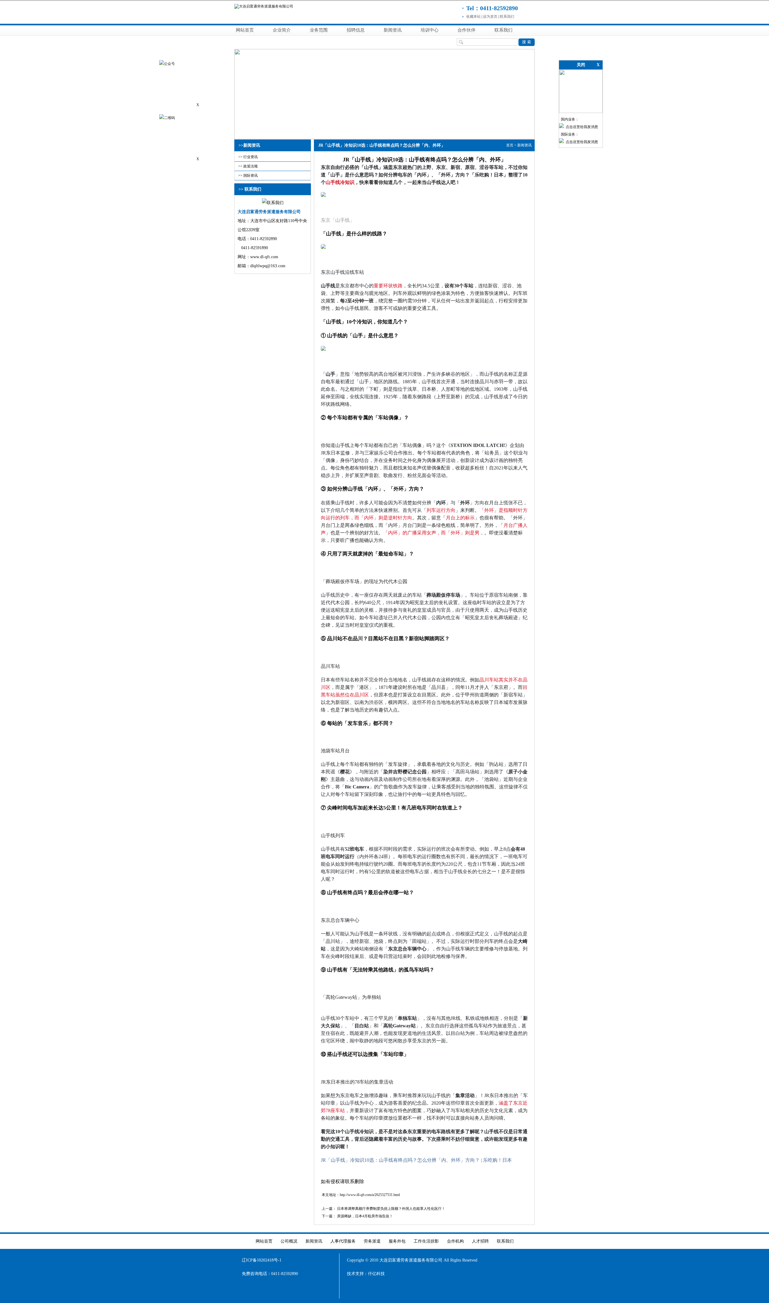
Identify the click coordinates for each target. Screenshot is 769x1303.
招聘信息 (356, 30)
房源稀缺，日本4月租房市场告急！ (365, 1216)
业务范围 (319, 30)
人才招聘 (480, 1241)
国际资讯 (250, 175)
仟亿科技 (376, 1273)
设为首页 (490, 16)
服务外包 (397, 1241)
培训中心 (430, 30)
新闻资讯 (393, 30)
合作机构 (455, 1241)
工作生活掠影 (426, 1241)
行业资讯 (250, 157)
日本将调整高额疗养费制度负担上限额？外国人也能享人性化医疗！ (391, 1209)
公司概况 (289, 1241)
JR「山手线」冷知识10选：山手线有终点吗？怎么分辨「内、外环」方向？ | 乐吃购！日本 (416, 1160)
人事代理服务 (343, 1241)
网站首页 (245, 30)
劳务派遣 (372, 1241)
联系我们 (507, 16)
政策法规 (250, 166)
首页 (509, 145)
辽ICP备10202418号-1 (261, 1260)
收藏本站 (473, 16)
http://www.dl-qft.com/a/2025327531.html (370, 1195)
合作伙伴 (466, 30)
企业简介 (282, 30)
